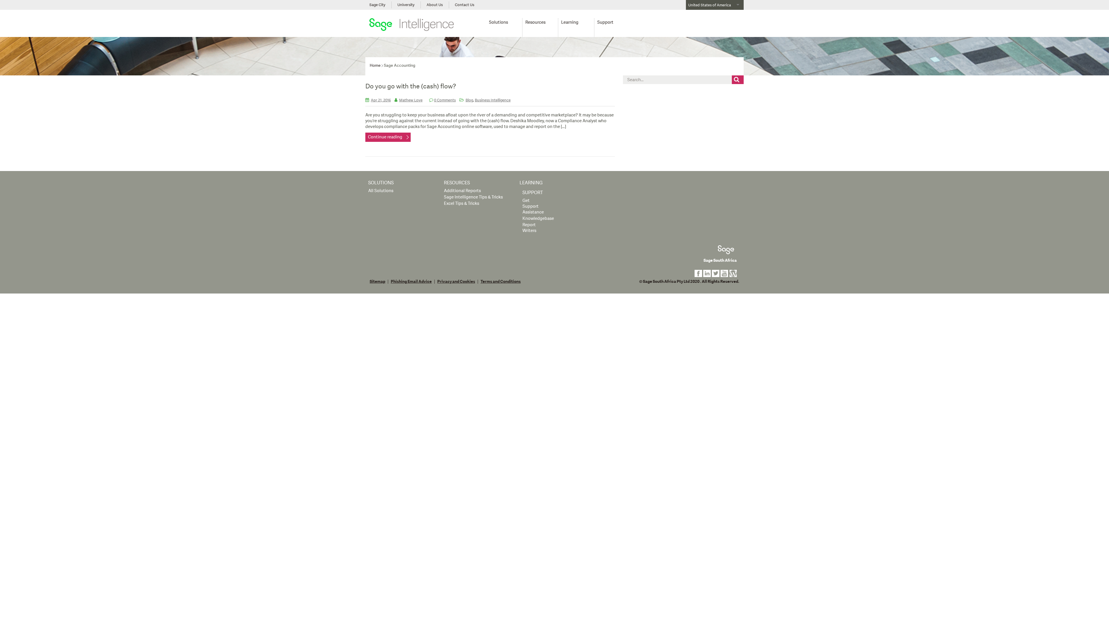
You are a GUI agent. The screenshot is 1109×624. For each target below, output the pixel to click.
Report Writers (529, 228)
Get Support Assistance (533, 206)
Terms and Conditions (501, 282)
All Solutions (380, 191)
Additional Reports (462, 191)
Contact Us (464, 5)
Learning (569, 22)
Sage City (377, 5)
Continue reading (385, 137)
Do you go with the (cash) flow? (410, 86)
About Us (435, 5)
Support (605, 22)
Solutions (498, 22)
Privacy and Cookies (456, 282)
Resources (535, 22)
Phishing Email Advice (411, 282)
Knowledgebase (538, 219)
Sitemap (377, 282)
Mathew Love (411, 100)
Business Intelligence (493, 100)
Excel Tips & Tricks (461, 203)
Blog (469, 100)
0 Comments (445, 100)
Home (375, 65)
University (405, 5)
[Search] (738, 79)
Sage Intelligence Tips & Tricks (473, 197)
